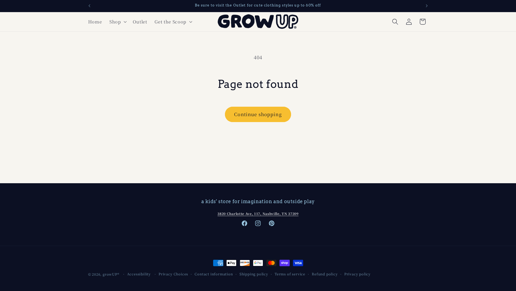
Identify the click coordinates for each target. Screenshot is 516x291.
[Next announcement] (427, 6)
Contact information (214, 273)
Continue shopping (258, 114)
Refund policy (325, 273)
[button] (117, 21)
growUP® (111, 274)
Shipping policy (253, 273)
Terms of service (290, 273)
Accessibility (139, 273)
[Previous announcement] (89, 6)
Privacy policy (357, 273)
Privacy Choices (173, 273)
